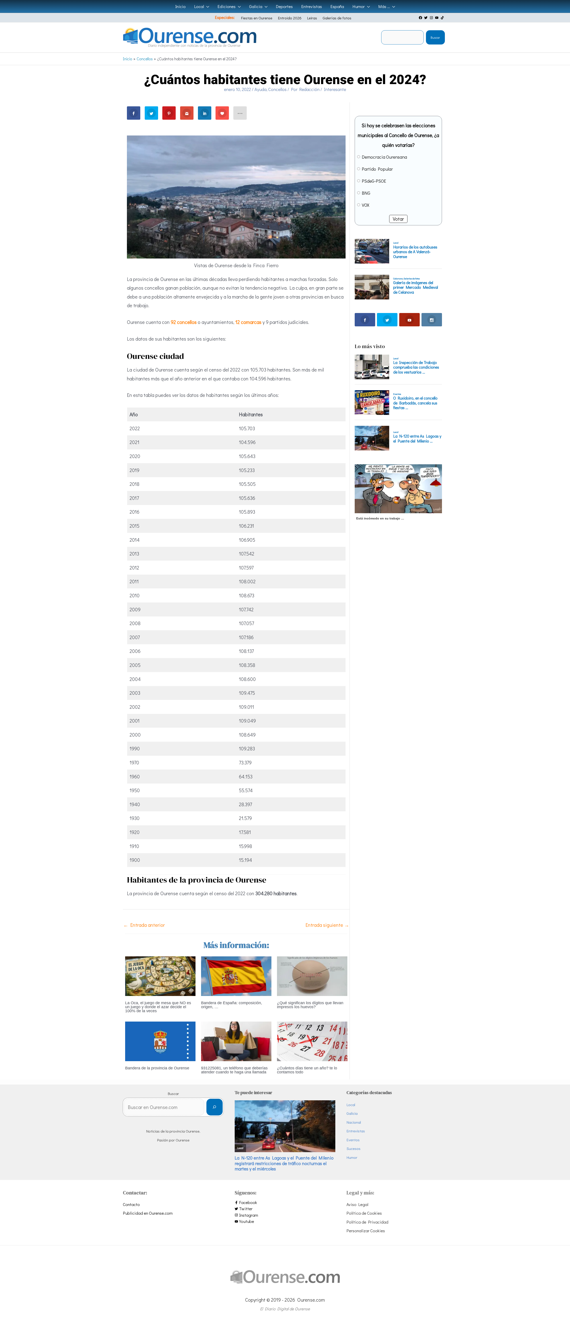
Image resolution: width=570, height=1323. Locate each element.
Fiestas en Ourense (256, 17)
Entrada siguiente (327, 925)
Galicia (352, 1113)
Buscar (435, 37)
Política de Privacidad (367, 1222)
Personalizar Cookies (365, 1230)
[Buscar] (214, 1107)
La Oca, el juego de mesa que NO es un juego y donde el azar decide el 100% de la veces (158, 1007)
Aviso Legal (357, 1204)
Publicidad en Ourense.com (148, 1213)
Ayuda (260, 89)
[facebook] (421, 17)
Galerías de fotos (337, 17)
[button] (206, 6)
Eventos (353, 1139)
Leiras (312, 17)
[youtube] (437, 17)
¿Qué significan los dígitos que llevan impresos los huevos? (310, 1005)
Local (350, 1104)
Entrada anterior (144, 925)
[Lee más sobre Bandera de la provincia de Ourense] (160, 1040)
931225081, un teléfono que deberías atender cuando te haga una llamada (234, 1070)
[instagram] (432, 17)
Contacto (131, 1204)
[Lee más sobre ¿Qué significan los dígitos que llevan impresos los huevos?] (312, 975)
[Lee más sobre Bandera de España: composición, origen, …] (236, 975)
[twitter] (426, 17)
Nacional (353, 1122)
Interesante (335, 89)
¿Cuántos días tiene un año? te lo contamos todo (307, 1070)
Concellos (277, 89)
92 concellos (184, 322)
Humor (351, 1157)
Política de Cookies (364, 1213)
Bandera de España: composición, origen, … (231, 1005)
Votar (398, 219)
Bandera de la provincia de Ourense (157, 1068)
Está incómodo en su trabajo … (380, 518)
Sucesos (353, 1148)
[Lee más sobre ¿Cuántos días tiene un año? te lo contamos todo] (312, 1040)
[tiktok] (443, 17)
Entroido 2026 (289, 17)
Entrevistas (355, 1130)
